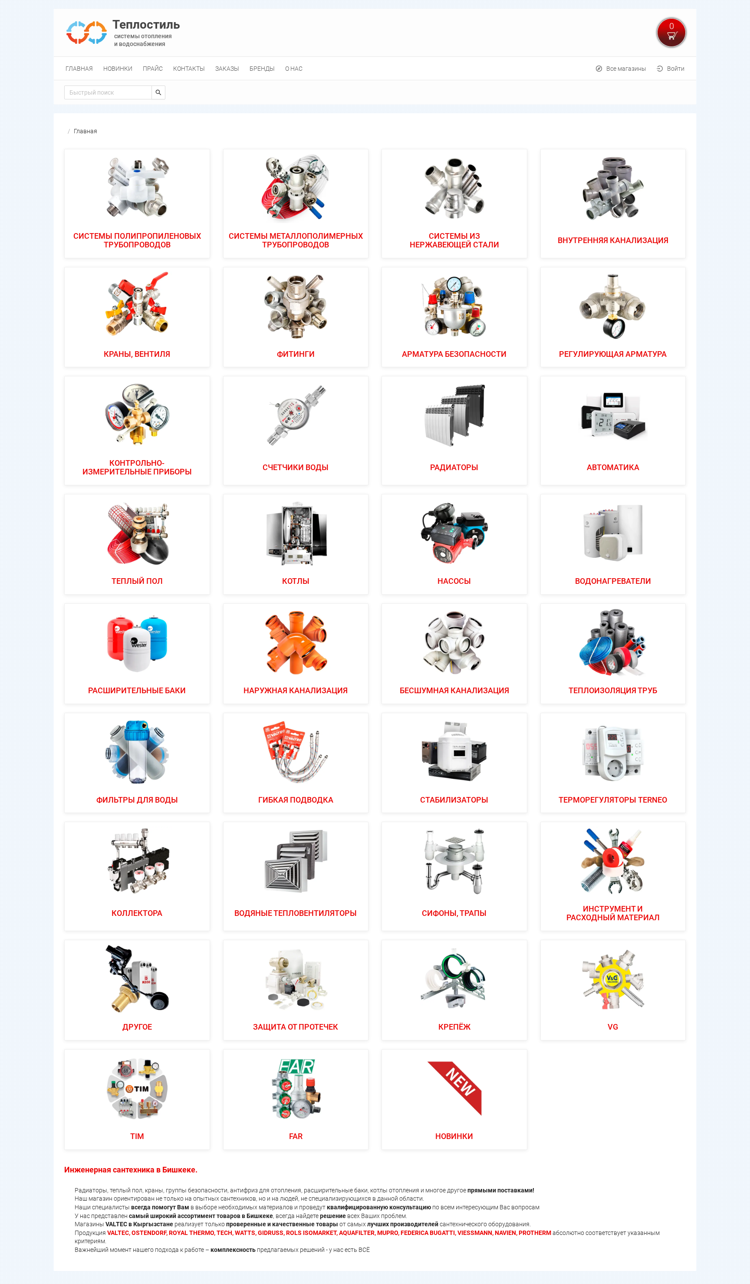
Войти (675, 68)
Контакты (189, 68)
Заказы (227, 68)
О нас (294, 68)
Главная (79, 68)
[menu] (375, 68)
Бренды (262, 68)
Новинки (117, 68)
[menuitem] (79, 68)
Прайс (153, 68)
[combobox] (108, 92)
